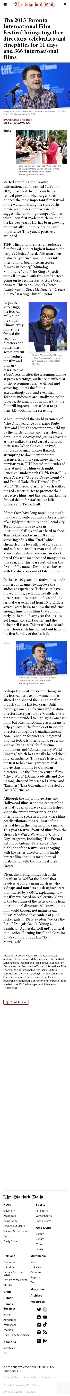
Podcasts (35, 1267)
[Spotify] (39, 1332)
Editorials (8, 1267)
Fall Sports (42, 1210)
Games (8, 1304)
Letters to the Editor (15, 1279)
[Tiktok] (45, 1324)
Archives (36, 1295)
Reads (39, 1249)
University (9, 1210)
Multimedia (38, 1256)
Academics (9, 1215)
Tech (33, 1282)
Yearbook (8, 1329)
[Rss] (45, 1332)
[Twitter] (39, 1309)
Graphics (35, 1277)
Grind (7, 1291)
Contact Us (48, 1377)
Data (6, 1236)
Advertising (9, 1319)
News (7, 1204)
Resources (37, 1301)
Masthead (9, 1348)
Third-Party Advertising (16, 1335)
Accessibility (30, 1377)
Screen (40, 1233)
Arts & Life (43, 1227)
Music (39, 1244)
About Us (9, 1342)
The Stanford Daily (23, 1197)
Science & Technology (16, 1231)
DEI (5, 1353)
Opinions (9, 1256)
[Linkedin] (39, 1324)
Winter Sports (44, 1215)
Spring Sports (43, 1220)
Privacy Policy (11, 1377)
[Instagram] (45, 1309)
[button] (16, 1002)
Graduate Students (14, 1225)
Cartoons (35, 1272)
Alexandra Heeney (19, 119)
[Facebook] (39, 1317)
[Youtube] (45, 1317)
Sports (40, 1204)
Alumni (7, 1314)
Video (33, 1262)
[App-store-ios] (39, 1340)
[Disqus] (35, 1051)
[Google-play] (45, 1340)
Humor (8, 1298)
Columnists (9, 1262)
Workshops (9, 1324)
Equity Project (11, 1241)
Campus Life (10, 1220)
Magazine (37, 1289)
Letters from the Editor (13, 1273)
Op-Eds (7, 1284)
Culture (40, 1238)
